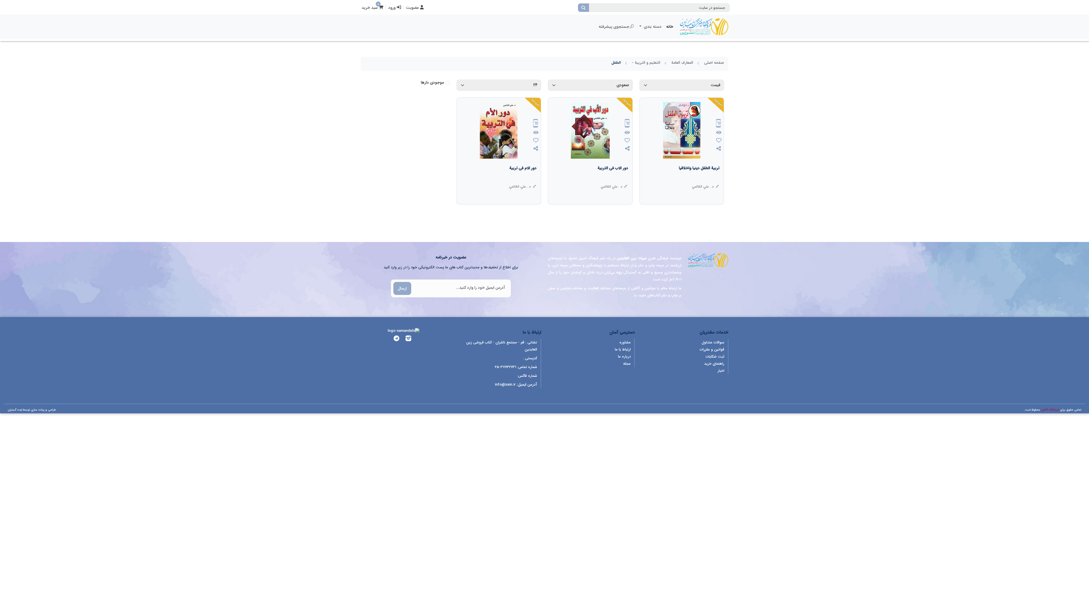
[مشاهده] (719, 133)
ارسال (402, 288)
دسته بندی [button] (652, 27)
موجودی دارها (432, 83)
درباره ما (624, 357)
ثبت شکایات (715, 357)
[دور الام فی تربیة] (523, 179)
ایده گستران (15, 410)
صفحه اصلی (714, 63)
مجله (627, 364)
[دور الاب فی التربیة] (613, 179)
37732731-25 (505, 367)
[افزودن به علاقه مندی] (718, 141)
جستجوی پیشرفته (614, 27)
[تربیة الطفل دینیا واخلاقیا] (699, 179)
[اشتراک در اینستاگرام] (408, 339)
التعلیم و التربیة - (646, 63)
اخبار (720, 371)
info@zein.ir (505, 385)
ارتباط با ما (623, 349)
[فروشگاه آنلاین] (704, 27)
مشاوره (625, 342)
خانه (669, 27)
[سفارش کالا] (718, 124)
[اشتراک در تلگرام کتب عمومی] (396, 339)
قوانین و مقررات (712, 349)
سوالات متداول (713, 342)
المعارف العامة (682, 63)
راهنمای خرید (714, 364)
